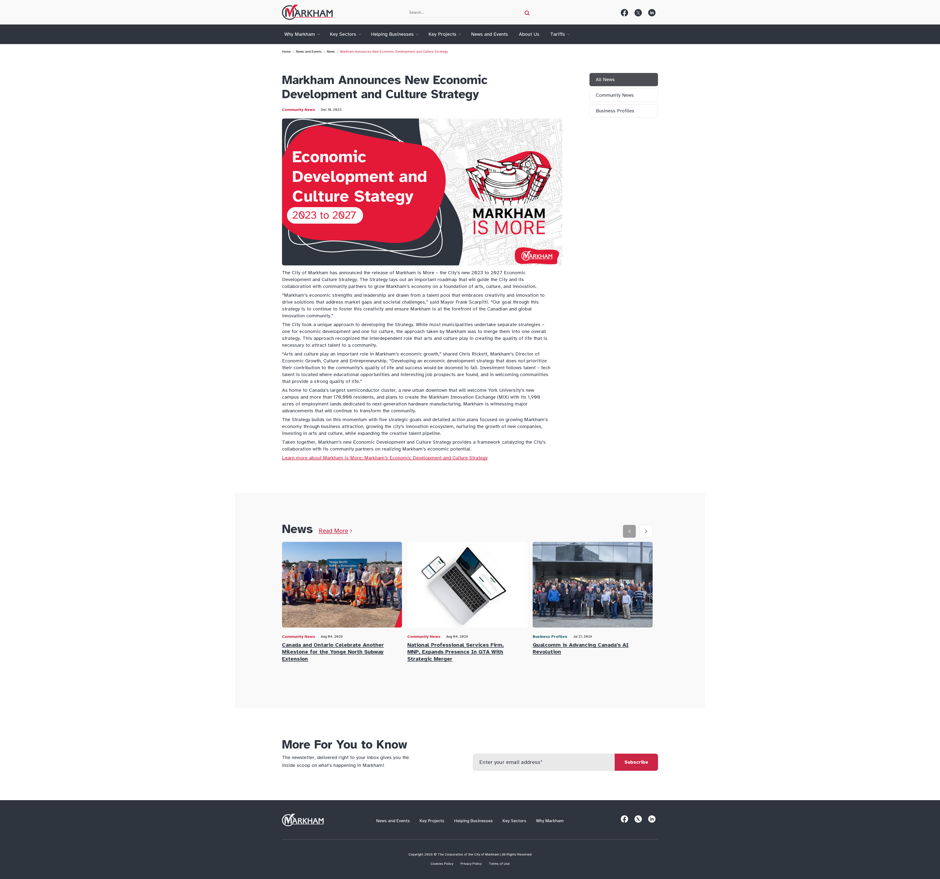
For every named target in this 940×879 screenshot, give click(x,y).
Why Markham (299, 34)
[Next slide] (646, 531)
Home (286, 51)
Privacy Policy (471, 864)
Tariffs (557, 34)
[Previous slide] (629, 531)
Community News (298, 109)
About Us (529, 34)
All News (605, 79)
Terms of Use (499, 864)
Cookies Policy (442, 864)
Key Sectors (343, 34)
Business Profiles (615, 111)
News (331, 51)
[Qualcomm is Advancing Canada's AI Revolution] (593, 586)
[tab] (344, 603)
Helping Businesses (392, 34)
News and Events (489, 34)
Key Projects (442, 34)
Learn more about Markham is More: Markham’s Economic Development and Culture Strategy (385, 458)
